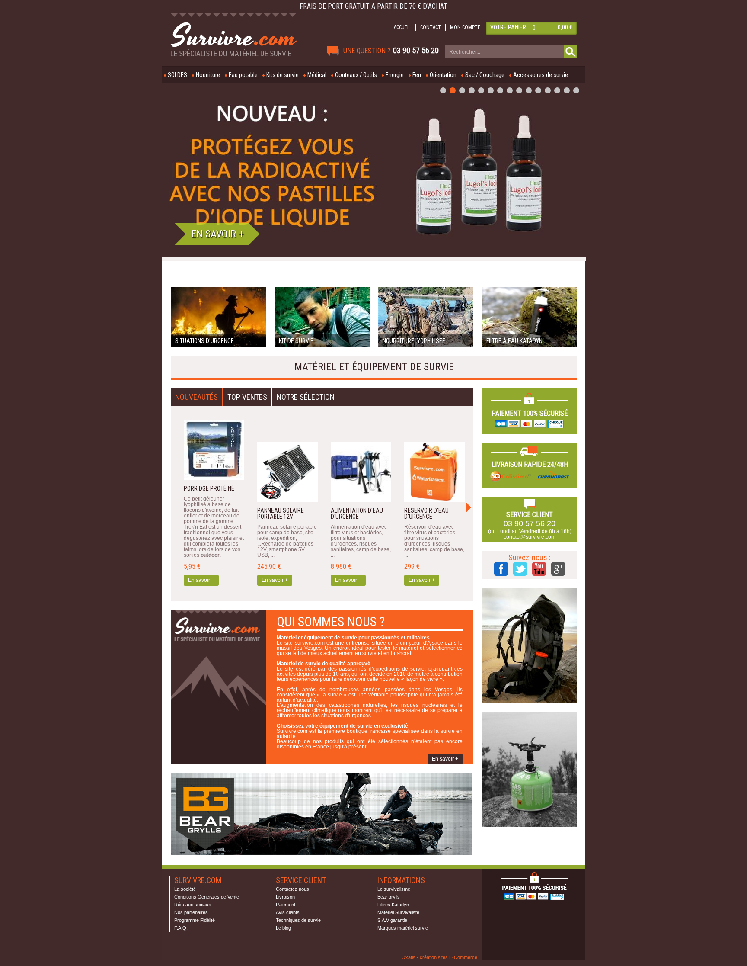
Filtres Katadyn (393, 904)
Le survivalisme (393, 889)
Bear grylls (388, 896)
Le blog (283, 928)
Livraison (285, 896)
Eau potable (243, 74)
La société (185, 889)
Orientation (443, 74)
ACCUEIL (402, 27)
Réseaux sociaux (192, 904)
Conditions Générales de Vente (206, 896)
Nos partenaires (191, 912)
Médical (316, 74)
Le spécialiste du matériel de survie (230, 53)
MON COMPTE (465, 27)
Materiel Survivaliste (398, 912)
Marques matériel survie (402, 928)
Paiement (285, 904)
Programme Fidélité (194, 920)
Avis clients (288, 912)
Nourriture (208, 74)
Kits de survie (282, 74)
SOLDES (177, 74)
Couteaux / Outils (356, 74)
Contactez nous (292, 889)
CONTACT (430, 27)
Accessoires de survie (540, 74)
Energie (395, 74)
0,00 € (565, 27)
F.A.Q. (181, 928)
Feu (416, 74)
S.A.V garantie (392, 920)
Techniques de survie (298, 920)
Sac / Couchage (484, 74)
